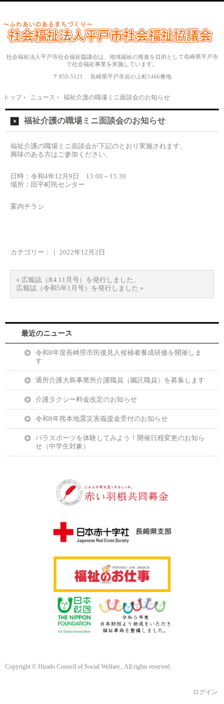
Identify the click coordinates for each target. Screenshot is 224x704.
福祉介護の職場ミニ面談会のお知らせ (95, 120)
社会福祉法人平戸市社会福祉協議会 (112, 31)
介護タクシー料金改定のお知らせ (86, 399)
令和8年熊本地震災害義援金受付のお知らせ (101, 419)
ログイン (205, 692)
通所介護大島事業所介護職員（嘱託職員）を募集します (120, 380)
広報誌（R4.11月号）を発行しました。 (80, 280)
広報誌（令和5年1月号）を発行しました (77, 288)
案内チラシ (27, 206)
